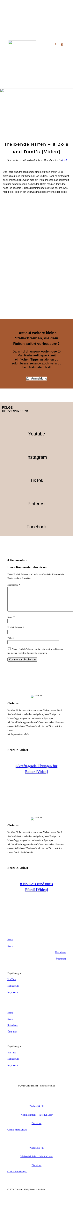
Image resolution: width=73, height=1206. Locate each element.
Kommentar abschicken (22, 659)
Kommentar (13, 585)
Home (10, 939)
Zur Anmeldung (36, 378)
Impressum (12, 992)
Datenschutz (13, 986)
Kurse (10, 946)
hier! (64, 160)
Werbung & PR (36, 1106)
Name (11, 617)
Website (11, 638)
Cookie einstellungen (17, 1129)
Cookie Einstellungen (17, 1171)
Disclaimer (36, 1123)
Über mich (61, 958)
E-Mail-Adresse (15, 627)
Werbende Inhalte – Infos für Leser (36, 1114)
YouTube (11, 979)
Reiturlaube (60, 952)
